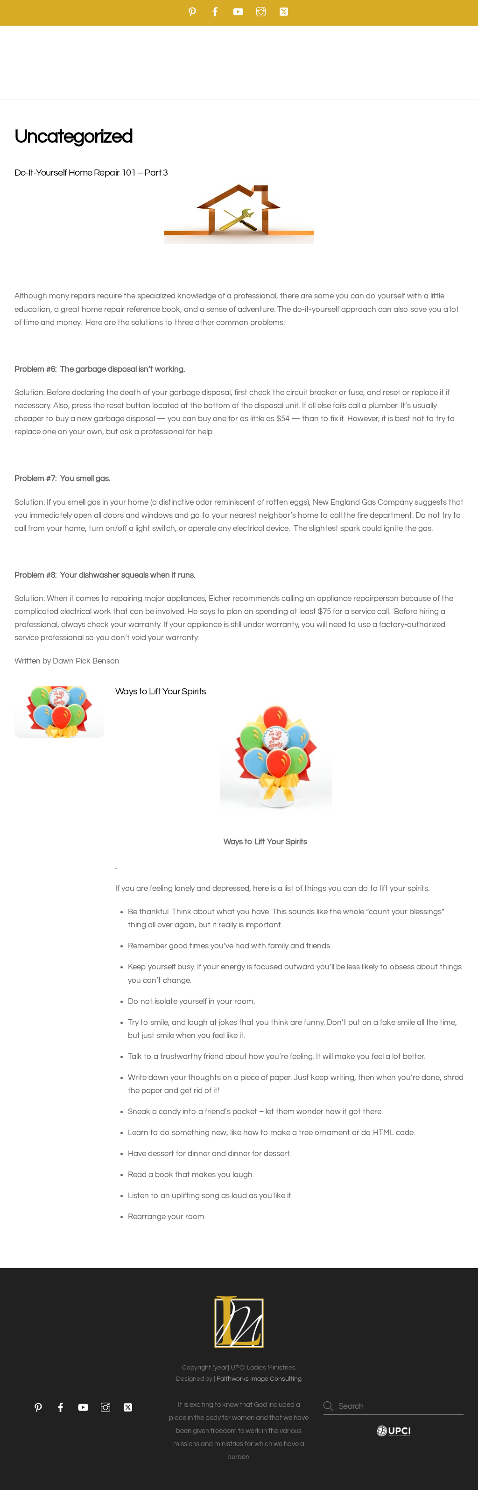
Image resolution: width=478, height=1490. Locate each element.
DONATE (260, 61)
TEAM (72, 61)
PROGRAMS (119, 61)
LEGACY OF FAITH (339, 61)
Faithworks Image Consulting (259, 1379)
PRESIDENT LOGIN (420, 61)
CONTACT (238, 82)
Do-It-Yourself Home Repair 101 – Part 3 (91, 172)
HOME (35, 61)
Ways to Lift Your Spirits (160, 691)
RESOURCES (193, 61)
